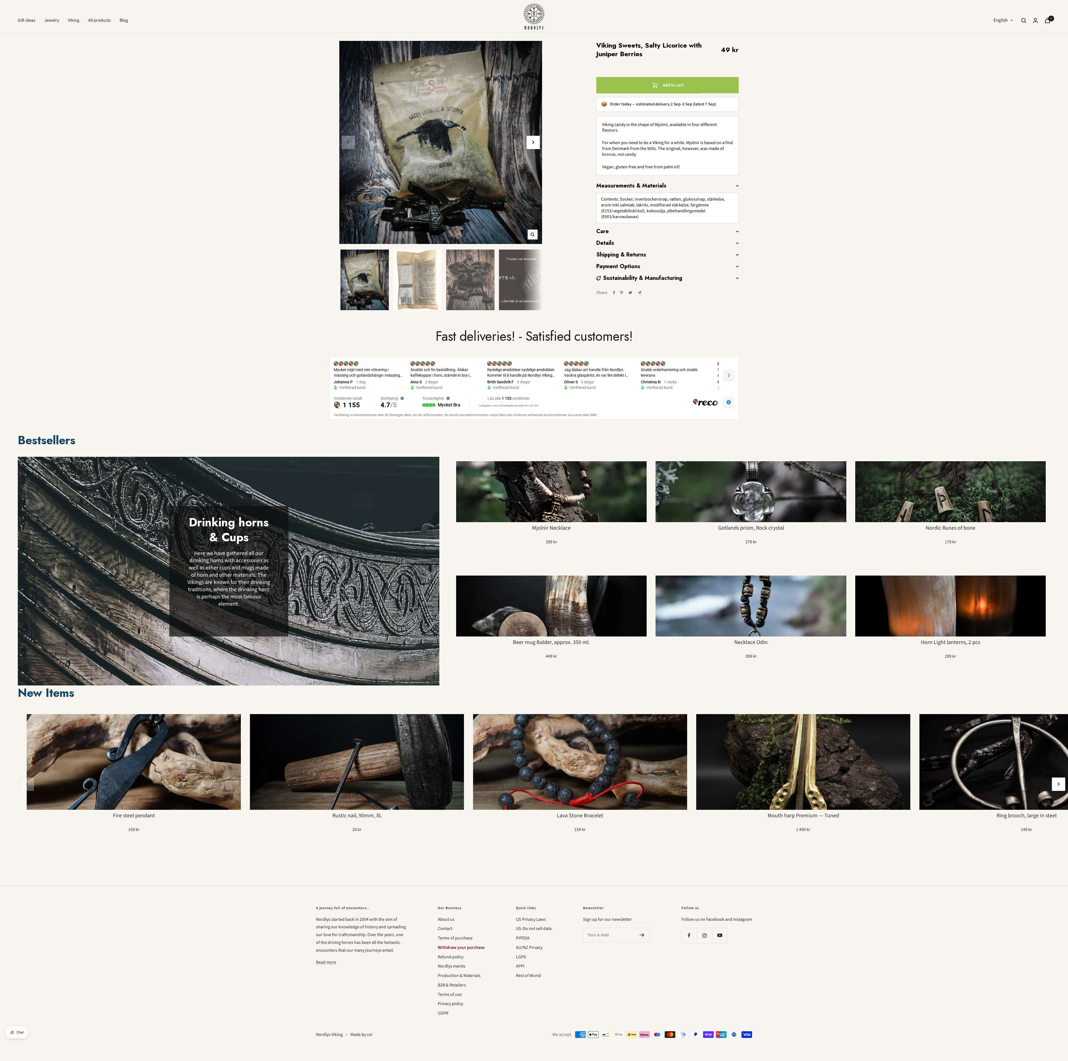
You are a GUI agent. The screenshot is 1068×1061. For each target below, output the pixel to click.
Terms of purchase (455, 938)
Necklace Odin (751, 642)
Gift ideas (26, 20)
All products (99, 20)
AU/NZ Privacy (529, 947)
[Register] (642, 935)
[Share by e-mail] (639, 293)
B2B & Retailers (452, 985)
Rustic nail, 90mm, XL (357, 815)
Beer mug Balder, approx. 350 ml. (551, 642)
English (1000, 20)
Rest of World (528, 976)
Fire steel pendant (134, 815)
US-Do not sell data (534, 929)
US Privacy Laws (531, 919)
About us (446, 919)
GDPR (443, 1013)
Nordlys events (451, 966)
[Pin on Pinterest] (621, 293)
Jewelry (51, 20)
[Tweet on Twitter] (630, 293)
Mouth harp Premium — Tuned (803, 815)
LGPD (521, 957)
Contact (445, 929)
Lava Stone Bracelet (580, 815)
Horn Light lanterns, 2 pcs (950, 642)
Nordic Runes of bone (950, 528)
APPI (520, 966)
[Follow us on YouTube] (719, 935)
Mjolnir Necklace (551, 528)
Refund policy (450, 957)
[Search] (1023, 20)
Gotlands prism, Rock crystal (751, 528)
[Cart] (1047, 20)
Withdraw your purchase (461, 947)
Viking (73, 20)
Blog (124, 20)
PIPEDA (523, 938)
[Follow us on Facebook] (689, 935)
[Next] (533, 142)
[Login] (1035, 20)
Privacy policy (450, 1004)
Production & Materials (459, 976)
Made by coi (361, 1035)
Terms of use (450, 994)
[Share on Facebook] (614, 293)
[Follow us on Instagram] (704, 935)
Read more (326, 962)
